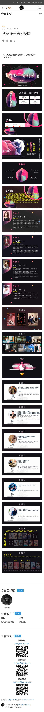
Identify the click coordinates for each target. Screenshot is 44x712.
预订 (17, 636)
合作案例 (6, 13)
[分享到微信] (3, 41)
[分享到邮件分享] (11, 41)
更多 (20, 590)
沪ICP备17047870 (24, 705)
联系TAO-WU (12, 700)
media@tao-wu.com (22, 662)
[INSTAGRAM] (17, 2)
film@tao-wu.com (22, 643)
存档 (40, 14)
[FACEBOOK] (25, 2)
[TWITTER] (21, 2)
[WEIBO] (14, 2)
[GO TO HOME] (21, 8)
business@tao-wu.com (22, 682)
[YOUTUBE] (29, 2)
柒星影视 (22, 622)
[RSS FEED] (33, 2)
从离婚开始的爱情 (7, 622)
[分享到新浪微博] (7, 41)
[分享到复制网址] (14, 41)
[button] (6, 8)
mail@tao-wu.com (28, 700)
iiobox (18, 707)
